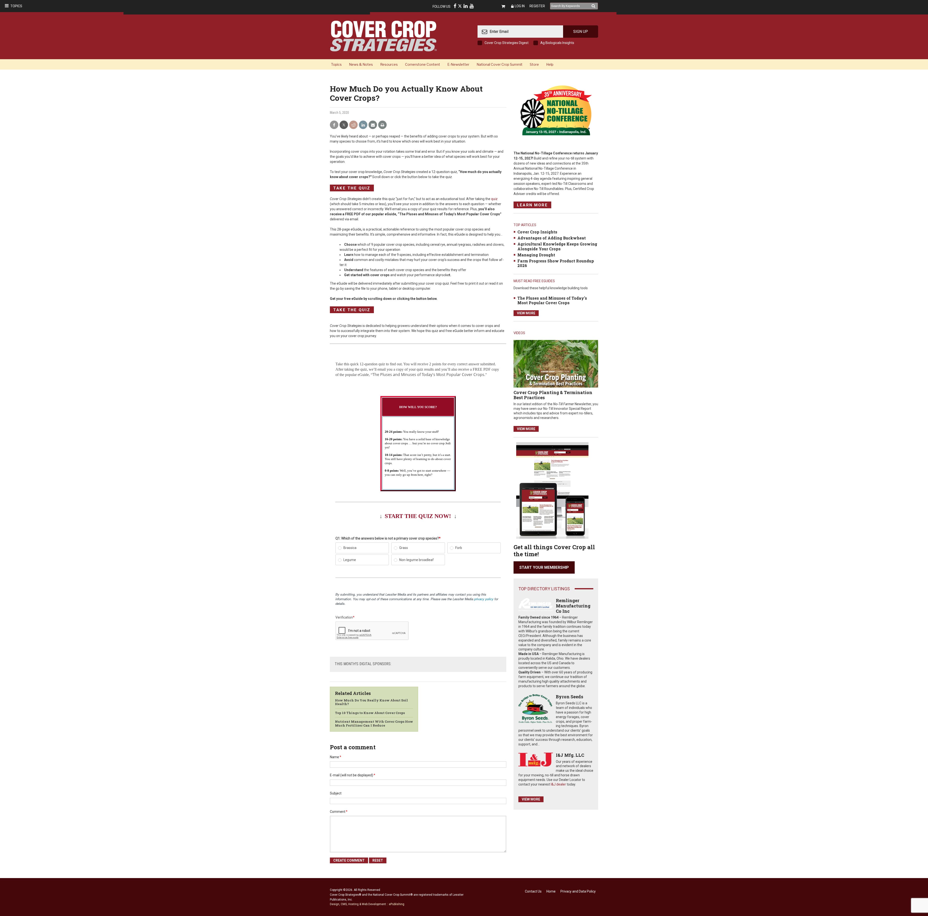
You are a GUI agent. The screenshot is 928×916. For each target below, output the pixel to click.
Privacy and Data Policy (578, 891)
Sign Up (580, 31)
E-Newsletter (458, 64)
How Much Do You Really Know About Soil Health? (371, 702)
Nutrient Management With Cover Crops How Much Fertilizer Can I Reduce (374, 723)
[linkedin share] (363, 125)
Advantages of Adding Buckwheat (551, 237)
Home (551, 891)
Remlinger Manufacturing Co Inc (573, 606)
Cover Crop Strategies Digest (507, 43)
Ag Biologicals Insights (557, 43)
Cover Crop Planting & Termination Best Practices (553, 395)
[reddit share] (353, 125)
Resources (389, 64)
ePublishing (396, 904)
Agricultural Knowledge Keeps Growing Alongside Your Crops (557, 246)
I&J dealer (558, 784)
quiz (494, 199)
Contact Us (533, 891)
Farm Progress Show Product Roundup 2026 (555, 263)
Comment (339, 812)
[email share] (373, 125)
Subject (335, 793)
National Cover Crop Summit (499, 64)
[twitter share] (344, 125)
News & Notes (361, 64)
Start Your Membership (544, 567)
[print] (382, 125)
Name (335, 757)
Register (537, 6)
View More (526, 313)
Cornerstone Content (422, 64)
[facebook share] (334, 125)
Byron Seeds (569, 697)
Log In (520, 6)
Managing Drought (536, 254)
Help (549, 64)
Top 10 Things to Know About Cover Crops (370, 713)
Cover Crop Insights (537, 231)
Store (534, 64)
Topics (16, 6)
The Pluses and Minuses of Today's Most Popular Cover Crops (552, 300)
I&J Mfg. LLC (570, 755)
